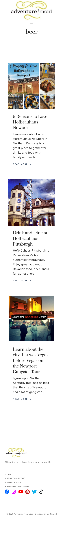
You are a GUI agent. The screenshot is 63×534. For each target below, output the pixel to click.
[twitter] (13, 491)
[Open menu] (31, 23)
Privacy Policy (15, 482)
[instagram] (7, 491)
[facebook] (20, 491)
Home (10, 474)
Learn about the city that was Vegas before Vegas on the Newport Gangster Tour (30, 361)
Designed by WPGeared (46, 514)
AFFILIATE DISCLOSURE (18, 486)
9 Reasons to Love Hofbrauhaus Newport (30, 122)
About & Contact (16, 478)
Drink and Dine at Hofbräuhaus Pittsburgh (30, 238)
